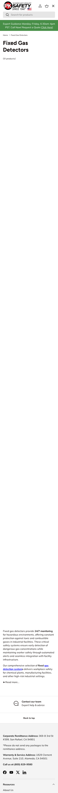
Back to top (29, 718)
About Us (8, 790)
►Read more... (11, 682)
